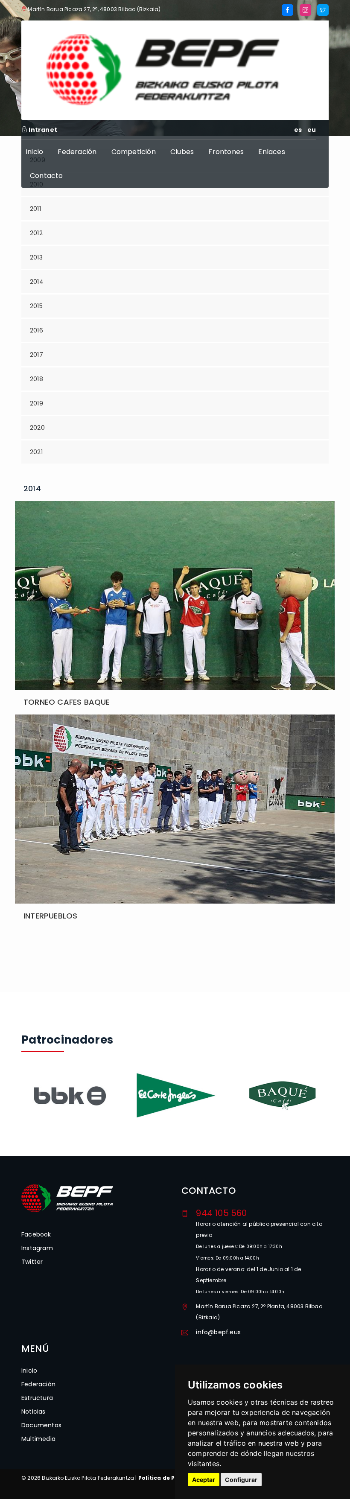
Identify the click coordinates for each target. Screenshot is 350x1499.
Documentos (41, 1425)
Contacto (46, 176)
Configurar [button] (241, 1479)
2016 (36, 330)
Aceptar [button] (203, 1479)
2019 (36, 403)
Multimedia (38, 1439)
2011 (35, 208)
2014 (37, 281)
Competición (133, 152)
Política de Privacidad (171, 1478)
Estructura (37, 1398)
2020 (37, 427)
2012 (36, 233)
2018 (36, 379)
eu (311, 129)
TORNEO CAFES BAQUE (66, 702)
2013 (36, 257)
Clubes (182, 152)
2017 (36, 354)
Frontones (226, 152)
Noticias (33, 1411)
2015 (36, 306)
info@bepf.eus (218, 1332)
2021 (36, 452)
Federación (77, 152)
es (298, 129)
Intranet (42, 129)
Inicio (34, 152)
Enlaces (271, 152)
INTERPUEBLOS (50, 915)
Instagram (37, 1248)
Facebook (36, 1234)
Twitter (32, 1261)
